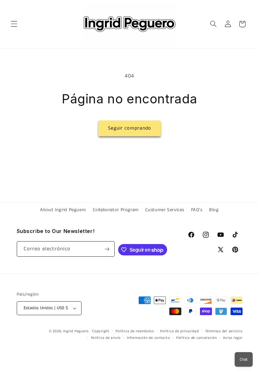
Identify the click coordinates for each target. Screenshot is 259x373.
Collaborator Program (116, 210)
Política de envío (106, 337)
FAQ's (196, 210)
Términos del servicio (223, 331)
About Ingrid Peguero (63, 210)
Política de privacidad (179, 331)
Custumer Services (164, 210)
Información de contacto (148, 337)
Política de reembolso (135, 331)
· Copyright (100, 331)
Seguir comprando (129, 128)
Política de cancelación (196, 337)
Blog (214, 210)
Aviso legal (232, 337)
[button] (14, 24)
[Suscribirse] (107, 249)
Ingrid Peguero (76, 331)
